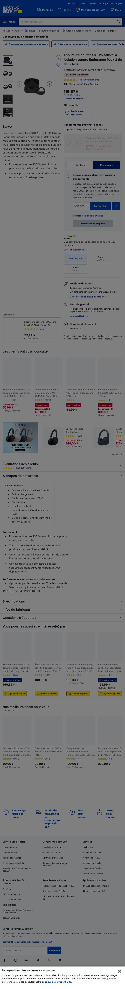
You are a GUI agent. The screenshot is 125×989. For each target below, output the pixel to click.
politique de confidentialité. (57, 981)
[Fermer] (119, 971)
